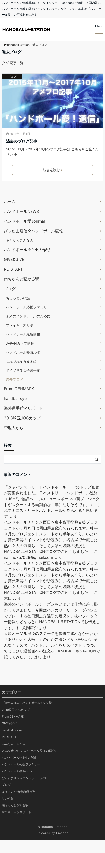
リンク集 (8, 798)
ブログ (12, 76)
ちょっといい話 (18, 298)
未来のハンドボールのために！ (30, 316)
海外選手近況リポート (23, 408)
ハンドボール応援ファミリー (28, 307)
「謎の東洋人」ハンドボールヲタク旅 (27, 703)
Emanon (62, 833)
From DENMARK (19, 388)
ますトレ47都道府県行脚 (18, 791)
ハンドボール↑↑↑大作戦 (27, 249)
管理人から (13, 427)
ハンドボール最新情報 (23, 334)
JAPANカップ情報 (20, 343)
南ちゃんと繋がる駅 (21, 278)
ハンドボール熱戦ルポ (23, 352)
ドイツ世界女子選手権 (23, 370)
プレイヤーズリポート (23, 325)
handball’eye (15, 398)
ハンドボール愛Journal (24, 221)
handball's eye (12, 730)
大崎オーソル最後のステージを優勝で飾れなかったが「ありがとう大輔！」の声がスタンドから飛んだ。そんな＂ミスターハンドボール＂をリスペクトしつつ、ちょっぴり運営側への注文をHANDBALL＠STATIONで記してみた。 (52, 645)
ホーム (10, 201)
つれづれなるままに (21, 361)
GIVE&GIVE (14, 259)
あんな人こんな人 (19, 240)
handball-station (54, 827)
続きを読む (51, 170)
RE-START (13, 269)
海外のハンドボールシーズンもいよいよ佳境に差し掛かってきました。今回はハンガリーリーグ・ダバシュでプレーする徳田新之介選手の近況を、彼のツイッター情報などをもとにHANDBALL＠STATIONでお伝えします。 (52, 616)
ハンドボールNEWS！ (23, 211)
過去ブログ (14, 379)
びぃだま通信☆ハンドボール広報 (33, 230)
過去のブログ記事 (21, 141)
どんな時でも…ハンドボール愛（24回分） (30, 750)
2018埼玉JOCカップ (22, 418)
